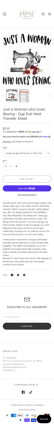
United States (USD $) (24, 384)
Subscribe (26, 326)
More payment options (27, 194)
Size (5, 148)
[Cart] (50, 14)
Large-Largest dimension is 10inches (24, 153)
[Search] (43, 14)
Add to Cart (27, 179)
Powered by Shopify (27, 409)
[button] (27, 131)
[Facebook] (23, 392)
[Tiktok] (31, 392)
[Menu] (5, 14)
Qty (5, 161)
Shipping (7, 141)
